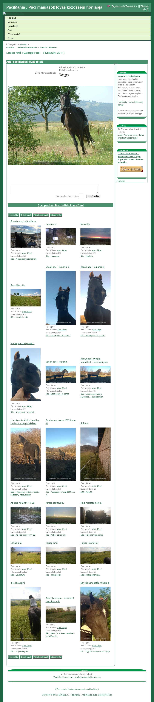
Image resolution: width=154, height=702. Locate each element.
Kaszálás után (18, 285)
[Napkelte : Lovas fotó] (95, 244)
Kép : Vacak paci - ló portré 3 (58, 335)
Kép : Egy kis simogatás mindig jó (95, 651)
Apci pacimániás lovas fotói (27, 47)
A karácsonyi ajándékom (23, 221)
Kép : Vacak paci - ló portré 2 (92, 335)
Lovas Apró (12, 21)
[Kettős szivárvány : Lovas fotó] (61, 523)
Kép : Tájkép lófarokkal (90, 574)
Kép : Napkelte (86, 255)
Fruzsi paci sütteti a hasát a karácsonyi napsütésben (25, 421)
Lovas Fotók (13, 26)
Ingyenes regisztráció (129, 75)
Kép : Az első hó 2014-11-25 (23, 534)
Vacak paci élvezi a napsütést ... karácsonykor (94, 360)
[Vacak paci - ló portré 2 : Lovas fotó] (95, 323)
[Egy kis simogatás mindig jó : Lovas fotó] (95, 639)
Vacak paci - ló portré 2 (92, 266)
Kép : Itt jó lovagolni (19, 651)
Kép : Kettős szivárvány (56, 534)
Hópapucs (51, 224)
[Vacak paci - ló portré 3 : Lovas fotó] (61, 323)
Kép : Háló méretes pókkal (91, 534)
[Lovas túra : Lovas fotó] (26, 563)
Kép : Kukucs (86, 491)
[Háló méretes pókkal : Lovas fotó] (95, 523)
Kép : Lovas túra (18, 574)
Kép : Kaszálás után (19, 317)
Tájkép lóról (51, 542)
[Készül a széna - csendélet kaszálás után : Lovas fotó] (61, 621)
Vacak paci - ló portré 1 (22, 343)
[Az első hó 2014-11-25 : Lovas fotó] (26, 523)
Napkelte (85, 224)
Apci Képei (27, 253)
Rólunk (11, 38)
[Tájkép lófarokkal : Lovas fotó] (95, 563)
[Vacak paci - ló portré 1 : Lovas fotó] (26, 400)
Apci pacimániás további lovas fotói (61, 205)
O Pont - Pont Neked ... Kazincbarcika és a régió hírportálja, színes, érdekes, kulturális (130, 158)
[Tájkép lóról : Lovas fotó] (61, 563)
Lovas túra (16, 542)
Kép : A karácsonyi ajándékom (24, 258)
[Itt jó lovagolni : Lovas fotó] (26, 639)
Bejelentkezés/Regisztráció (124, 6)
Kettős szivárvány (55, 502)
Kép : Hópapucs (52, 255)
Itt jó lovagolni (18, 582)
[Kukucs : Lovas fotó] (95, 480)
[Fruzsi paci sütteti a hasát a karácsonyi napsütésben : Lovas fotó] (26, 480)
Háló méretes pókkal (91, 502)
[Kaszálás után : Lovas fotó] (26, 305)
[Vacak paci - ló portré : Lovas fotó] (61, 382)
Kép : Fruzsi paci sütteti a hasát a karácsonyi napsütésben (25, 493)
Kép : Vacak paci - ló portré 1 (23, 411)
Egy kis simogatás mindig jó (94, 582)
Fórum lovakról (14, 34)
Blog (10, 30)
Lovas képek (10, 47)
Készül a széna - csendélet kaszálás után (60, 599)
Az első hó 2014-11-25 (22, 502)
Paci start (12, 17)
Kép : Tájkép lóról (53, 574)
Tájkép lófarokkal (89, 542)
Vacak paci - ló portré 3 (57, 266)
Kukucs (84, 423)
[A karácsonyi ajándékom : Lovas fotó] (26, 247)
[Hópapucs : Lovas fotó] (61, 244)
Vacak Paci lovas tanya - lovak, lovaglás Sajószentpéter (131, 136)
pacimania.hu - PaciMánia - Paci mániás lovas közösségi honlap (84, 694)
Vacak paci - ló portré (57, 361)
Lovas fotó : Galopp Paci (48, 47)
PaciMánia (23, 45)
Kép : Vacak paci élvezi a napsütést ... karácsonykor (91, 395)
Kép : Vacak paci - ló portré (57, 393)
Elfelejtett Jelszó (144, 8)
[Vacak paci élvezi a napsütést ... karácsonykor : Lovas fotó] (95, 382)
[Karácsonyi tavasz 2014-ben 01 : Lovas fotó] (61, 480)
